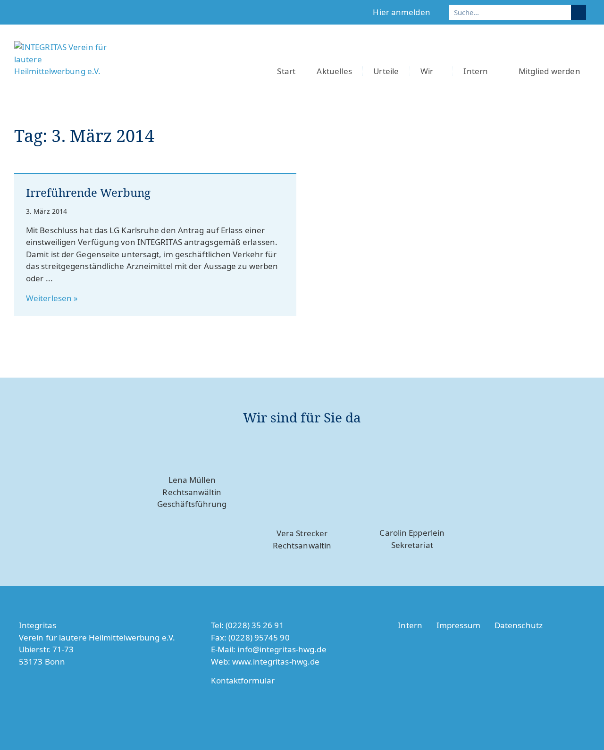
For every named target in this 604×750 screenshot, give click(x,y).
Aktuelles (334, 71)
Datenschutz (519, 625)
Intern (475, 71)
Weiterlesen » (52, 298)
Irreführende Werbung (88, 192)
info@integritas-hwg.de (281, 649)
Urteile (386, 71)
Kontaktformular (243, 680)
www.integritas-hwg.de (275, 661)
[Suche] (578, 12)
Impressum (458, 625)
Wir (427, 71)
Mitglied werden (549, 71)
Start (286, 71)
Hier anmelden (401, 12)
